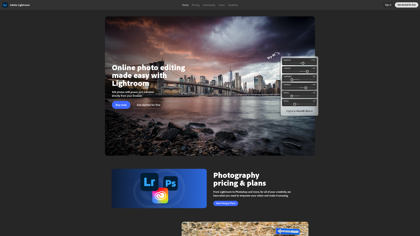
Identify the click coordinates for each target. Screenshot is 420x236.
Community (209, 5)
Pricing (196, 5)
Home (185, 5)
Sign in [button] (388, 4)
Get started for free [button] (407, 4)
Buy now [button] (121, 105)
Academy (233, 5)
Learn (222, 5)
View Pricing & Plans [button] (226, 203)
